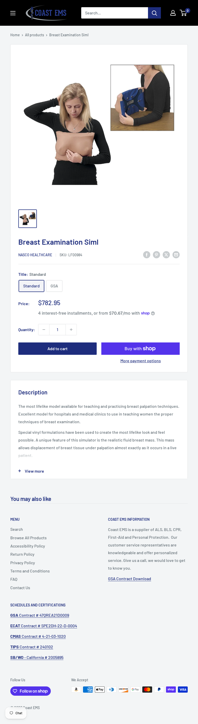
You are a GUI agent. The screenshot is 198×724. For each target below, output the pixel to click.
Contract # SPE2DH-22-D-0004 (43, 625)
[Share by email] (176, 254)
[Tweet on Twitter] (166, 254)
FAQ (13, 579)
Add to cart (57, 348)
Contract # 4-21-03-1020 (38, 636)
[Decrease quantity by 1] (43, 329)
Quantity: (26, 329)
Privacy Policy (22, 562)
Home (15, 35)
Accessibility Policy (27, 545)
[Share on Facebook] (146, 254)
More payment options (140, 360)
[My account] (173, 13)
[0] (183, 13)
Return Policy (22, 554)
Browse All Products (28, 537)
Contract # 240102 (31, 646)
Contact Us (20, 587)
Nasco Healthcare (35, 255)
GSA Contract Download (129, 578)
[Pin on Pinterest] (156, 254)
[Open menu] (12, 13)
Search (16, 529)
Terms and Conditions (30, 570)
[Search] (154, 13)
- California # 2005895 (36, 657)
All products (34, 35)
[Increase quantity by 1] (71, 329)
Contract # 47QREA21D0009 (39, 615)
